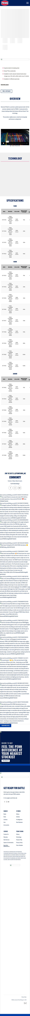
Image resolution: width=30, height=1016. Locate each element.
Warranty (6, 837)
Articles (18, 817)
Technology (18, 837)
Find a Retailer (19, 845)
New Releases (19, 822)
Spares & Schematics (8, 842)
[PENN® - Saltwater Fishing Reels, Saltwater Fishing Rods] (5, 3)
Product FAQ (19, 840)
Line (4, 822)
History (17, 834)
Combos (5, 819)
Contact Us (6, 834)
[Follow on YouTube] (19, 488)
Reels (5, 814)
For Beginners (19, 819)
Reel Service (6, 840)
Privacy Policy (19, 842)
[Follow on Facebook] (10, 488)
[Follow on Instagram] (15, 488)
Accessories (6, 825)
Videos (17, 814)
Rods (5, 817)
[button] (27, 2)
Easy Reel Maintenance (7, 845)
